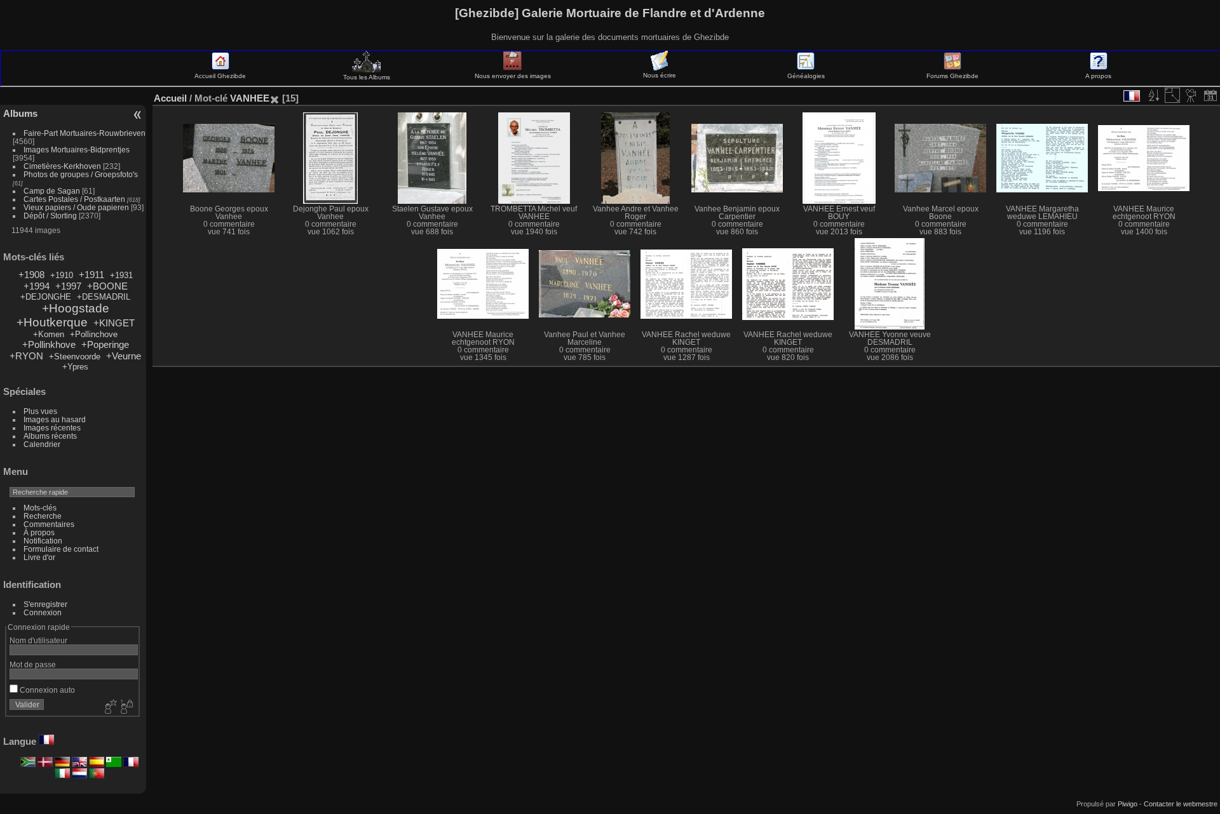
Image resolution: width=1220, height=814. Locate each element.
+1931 (121, 275)
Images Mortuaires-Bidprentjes (77, 149)
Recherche (43, 516)
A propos (1098, 75)
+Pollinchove (94, 334)
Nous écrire (659, 75)
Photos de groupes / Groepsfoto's (81, 174)
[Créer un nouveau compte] (109, 707)
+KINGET (114, 322)
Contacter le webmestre (1180, 804)
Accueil (170, 98)
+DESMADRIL (103, 297)
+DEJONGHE (45, 297)
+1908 (31, 274)
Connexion (43, 612)
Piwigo (1127, 804)
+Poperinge (105, 344)
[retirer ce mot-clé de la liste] (274, 98)
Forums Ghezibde (952, 75)
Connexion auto (46, 690)
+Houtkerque (52, 322)
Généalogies (806, 75)
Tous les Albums (366, 77)
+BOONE (107, 286)
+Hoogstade (75, 308)
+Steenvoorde (74, 356)
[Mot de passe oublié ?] (126, 707)
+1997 (68, 286)
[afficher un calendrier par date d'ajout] (1210, 95)
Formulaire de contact (61, 549)
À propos (39, 532)
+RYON (26, 355)
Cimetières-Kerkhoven (62, 166)
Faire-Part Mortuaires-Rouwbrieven (85, 133)
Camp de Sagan (52, 191)
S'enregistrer (45, 604)
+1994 (37, 286)
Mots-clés (40, 508)
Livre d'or (39, 557)
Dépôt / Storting (50, 215)
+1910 (61, 275)
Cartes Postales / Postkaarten (74, 199)
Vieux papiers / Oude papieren (76, 207)
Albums (20, 113)
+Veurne (123, 355)
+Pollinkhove (49, 344)
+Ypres (75, 366)
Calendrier (42, 444)
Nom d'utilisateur (38, 640)
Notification (43, 541)
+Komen (48, 334)
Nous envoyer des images (513, 75)
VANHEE (249, 98)
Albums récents (50, 436)
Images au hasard (55, 419)
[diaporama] (1191, 95)
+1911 (91, 274)
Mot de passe (33, 664)
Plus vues (40, 411)
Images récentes (52, 428)
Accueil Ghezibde (220, 75)
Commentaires (49, 524)
